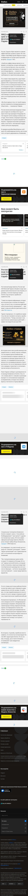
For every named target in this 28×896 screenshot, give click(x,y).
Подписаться (6, 199)
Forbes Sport (5, 228)
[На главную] (4, 2)
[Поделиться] (24, 31)
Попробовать (13, 42)
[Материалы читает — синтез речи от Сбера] (21, 31)
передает (9, 59)
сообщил (16, 784)
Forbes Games (9, 5)
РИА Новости (8, 310)
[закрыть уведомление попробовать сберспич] (21, 36)
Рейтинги (19, 5)
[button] (26, 2)
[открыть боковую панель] (22, 2)
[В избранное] (26, 31)
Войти (18, 1)
